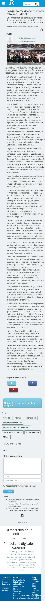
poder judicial (30, 418)
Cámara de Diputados (12, 432)
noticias (6, 418)
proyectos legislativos (12, 422)
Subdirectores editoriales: (18, 583)
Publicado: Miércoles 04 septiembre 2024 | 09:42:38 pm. (22, 26)
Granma (22, 554)
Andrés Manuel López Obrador (16, 427)
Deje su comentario (12, 456)
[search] (36, 4)
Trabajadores (12, 562)
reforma (17, 418)
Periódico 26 (13, 560)
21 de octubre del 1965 (35, 579)
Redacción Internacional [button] (28, 38)
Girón (30, 554)
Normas (6, 496)
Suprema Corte (32, 432)
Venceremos (14, 565)
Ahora (19, 552)
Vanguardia (25, 565)
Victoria (18, 557)
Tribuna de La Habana (27, 562)
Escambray (28, 552)
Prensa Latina (28, 568)
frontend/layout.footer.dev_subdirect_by (20, 595)
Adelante (12, 552)
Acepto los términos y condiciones (21, 486)
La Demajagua (28, 557)
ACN (19, 568)
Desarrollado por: (6, 578)
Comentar (9, 491)
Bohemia (20, 570)
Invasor (10, 557)
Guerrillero (13, 554)
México (6, 437)
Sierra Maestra (26, 560)
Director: (16, 577)
